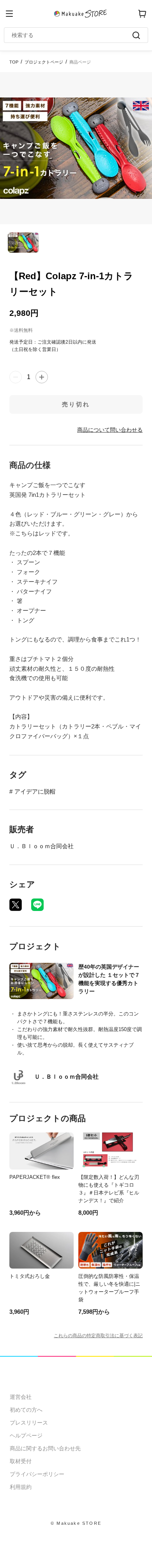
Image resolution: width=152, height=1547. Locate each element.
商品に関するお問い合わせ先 (45, 1448)
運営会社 (21, 1397)
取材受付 (21, 1461)
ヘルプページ (26, 1435)
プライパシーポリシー (37, 1474)
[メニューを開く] (9, 14)
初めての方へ (26, 1410)
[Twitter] (15, 904)
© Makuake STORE (76, 1523)
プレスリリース (29, 1422)
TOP (13, 62)
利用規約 (21, 1487)
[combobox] (72, 35)
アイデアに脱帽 (34, 791)
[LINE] (37, 904)
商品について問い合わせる (110, 430)
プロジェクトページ (44, 62)
